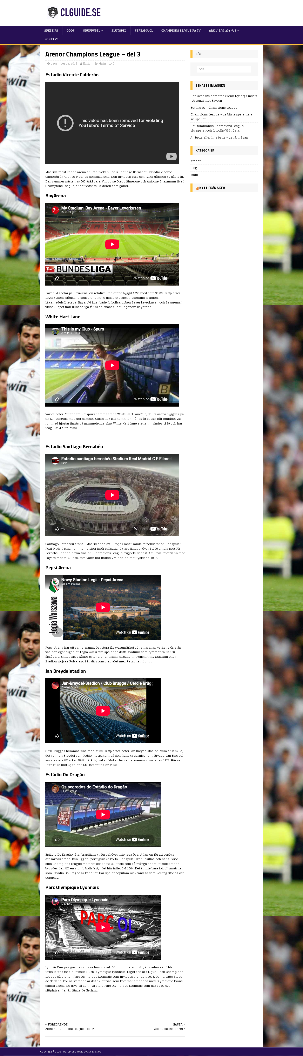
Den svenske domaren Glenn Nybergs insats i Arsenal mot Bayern (223, 98)
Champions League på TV (181, 30)
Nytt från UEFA (212, 187)
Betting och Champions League (213, 107)
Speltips (51, 30)
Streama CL (144, 30)
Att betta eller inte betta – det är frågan (219, 137)
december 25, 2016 (64, 63)
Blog (193, 167)
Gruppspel (91, 30)
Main (102, 63)
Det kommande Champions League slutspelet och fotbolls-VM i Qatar (217, 128)
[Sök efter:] (224, 69)
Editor (87, 63)
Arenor (195, 161)
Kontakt (51, 39)
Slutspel (119, 30)
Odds (71, 30)
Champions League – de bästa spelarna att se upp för (222, 116)
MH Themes (94, 1051)
